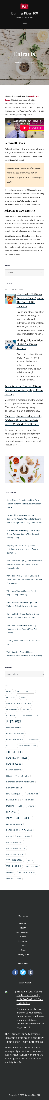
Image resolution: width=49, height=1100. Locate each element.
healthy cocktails (14, 770)
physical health (18, 818)
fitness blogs (13, 727)
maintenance (32, 794)
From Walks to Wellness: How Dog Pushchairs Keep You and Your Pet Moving (22, 629)
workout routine (27, 873)
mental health (14, 806)
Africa (24, 697)
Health (23, 928)
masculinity (11, 800)
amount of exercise (19, 703)
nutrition (11, 812)
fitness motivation (14, 739)
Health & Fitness (23, 932)
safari (9, 836)
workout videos (13, 879)
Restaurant (23, 941)
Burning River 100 (24, 13)
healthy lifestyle (17, 775)
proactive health (14, 824)
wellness (13, 866)
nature (31, 806)
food (9, 745)
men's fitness (28, 800)
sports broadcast (14, 842)
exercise (10, 715)
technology (14, 860)
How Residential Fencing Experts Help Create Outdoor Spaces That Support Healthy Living (23, 534)
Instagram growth (14, 788)
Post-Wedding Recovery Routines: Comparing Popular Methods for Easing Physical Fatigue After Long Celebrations (24, 519)
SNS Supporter (23, 836)
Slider (23, 945)
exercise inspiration (30, 715)
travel (30, 860)
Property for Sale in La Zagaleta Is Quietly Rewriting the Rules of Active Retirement (22, 549)
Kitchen (23, 936)
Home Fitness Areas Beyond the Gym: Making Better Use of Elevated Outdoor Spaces (24, 504)
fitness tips (33, 739)
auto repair (11, 709)
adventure (11, 697)
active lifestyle (25, 691)
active (9, 691)
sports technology (15, 854)
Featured (23, 923)
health (13, 752)
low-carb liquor (14, 794)
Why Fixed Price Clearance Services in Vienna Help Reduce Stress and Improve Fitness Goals (24, 579)
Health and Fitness (16, 758)
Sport (23, 950)
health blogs (13, 764)
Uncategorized (23, 954)
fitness (13, 721)
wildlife (10, 873)
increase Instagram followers (20, 782)
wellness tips (32, 867)
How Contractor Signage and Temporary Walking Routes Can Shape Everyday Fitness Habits (24, 564)
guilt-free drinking (27, 746)
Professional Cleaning (19, 830)
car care (26, 709)
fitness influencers (15, 733)
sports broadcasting (15, 848)
